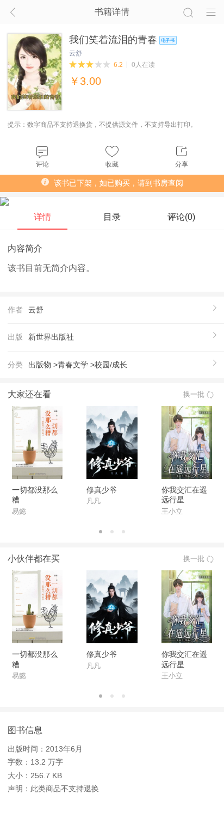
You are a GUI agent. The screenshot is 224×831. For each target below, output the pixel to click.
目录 (112, 216)
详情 (42, 216)
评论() (181, 216)
